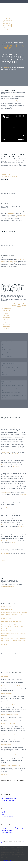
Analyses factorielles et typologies (6, 317)
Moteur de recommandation (8, 800)
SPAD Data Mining (19, 304)
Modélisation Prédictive (7, 816)
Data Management (6, 308)
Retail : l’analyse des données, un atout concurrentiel (14, 827)
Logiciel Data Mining (6, 796)
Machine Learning (6, 812)
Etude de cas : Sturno (7, 832)
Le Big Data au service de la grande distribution (13, 828)
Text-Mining (4, 814)
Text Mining (6, 328)
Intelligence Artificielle (7, 811)
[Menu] (25, 2)
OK (2, 860)
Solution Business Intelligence (9, 798)
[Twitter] (4, 845)
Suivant (9, 174)
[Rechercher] (22, 1)
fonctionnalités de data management (11, 100)
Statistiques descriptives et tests (6, 312)
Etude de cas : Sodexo (7, 830)
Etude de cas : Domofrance (8, 833)
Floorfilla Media (16, 454)
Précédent (4, 174)
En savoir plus (7, 860)
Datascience (4, 801)
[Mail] (6, 845)
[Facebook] (2, 845)
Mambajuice (15, 466)
